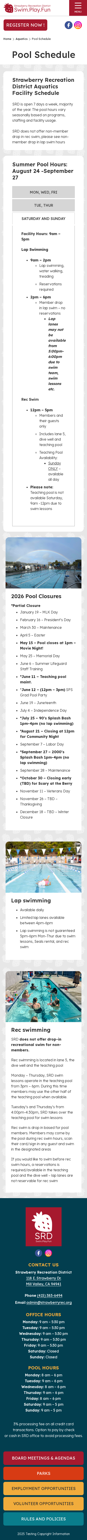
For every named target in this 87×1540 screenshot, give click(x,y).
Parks (43, 1473)
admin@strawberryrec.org (49, 1302)
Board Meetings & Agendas (43, 1458)
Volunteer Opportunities (43, 1503)
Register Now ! (25, 25)
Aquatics (22, 39)
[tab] (43, 192)
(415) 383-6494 (49, 1295)
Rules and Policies (43, 1519)
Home (7, 39)
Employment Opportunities (44, 1488)
